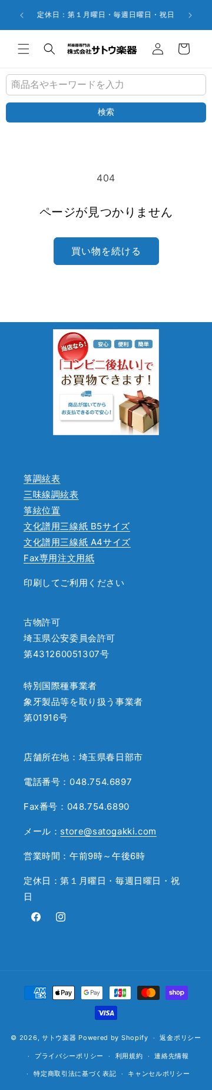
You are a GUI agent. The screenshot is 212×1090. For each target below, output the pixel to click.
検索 (106, 112)
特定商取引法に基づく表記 (75, 1073)
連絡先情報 (171, 1056)
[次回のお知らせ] (190, 15)
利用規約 (129, 1056)
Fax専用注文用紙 (59, 558)
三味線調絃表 (51, 494)
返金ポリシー (180, 1037)
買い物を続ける (106, 251)
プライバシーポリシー (69, 1056)
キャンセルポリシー (159, 1073)
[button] (24, 49)
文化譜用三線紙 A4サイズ (77, 542)
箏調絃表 (42, 478)
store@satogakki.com (108, 831)
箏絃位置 (42, 510)
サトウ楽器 (59, 1037)
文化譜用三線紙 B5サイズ (77, 526)
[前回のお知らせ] (22, 15)
